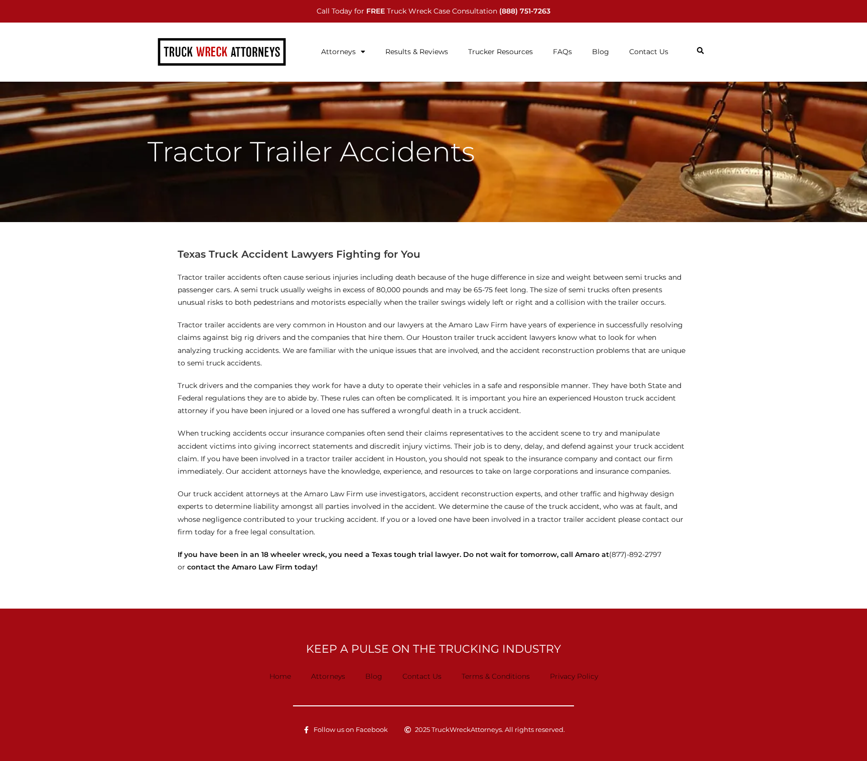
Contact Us (648, 51)
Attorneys (338, 51)
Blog (600, 51)
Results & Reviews (416, 51)
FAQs (562, 51)
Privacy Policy (574, 676)
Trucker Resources (500, 51)
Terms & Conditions (496, 676)
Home (280, 676)
